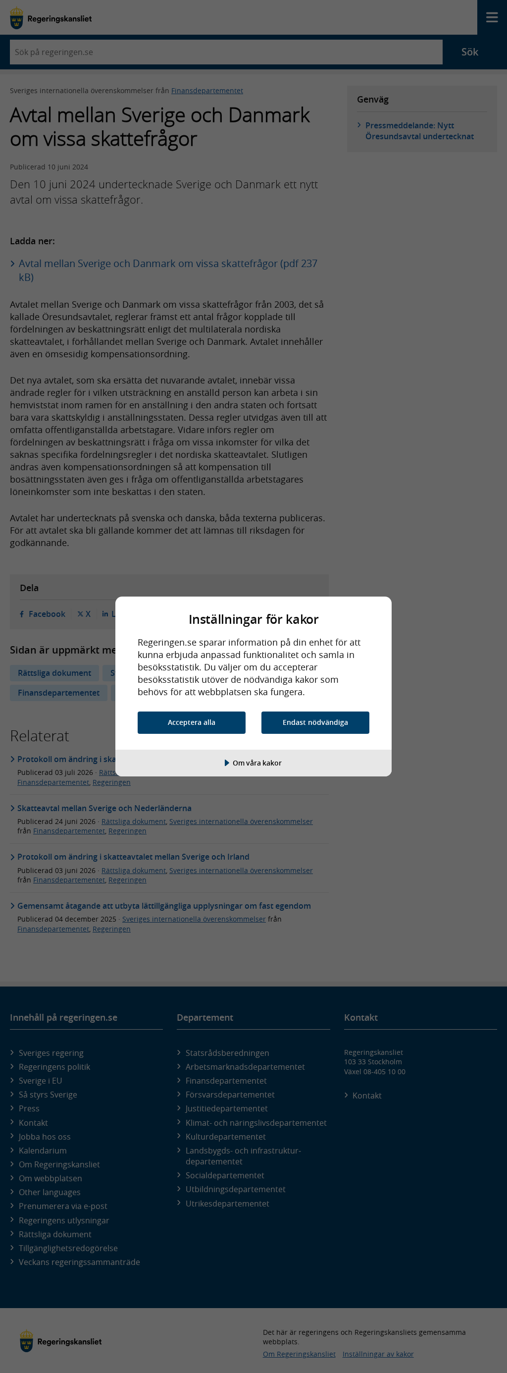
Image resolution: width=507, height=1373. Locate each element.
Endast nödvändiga (315, 722)
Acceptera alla (191, 722)
